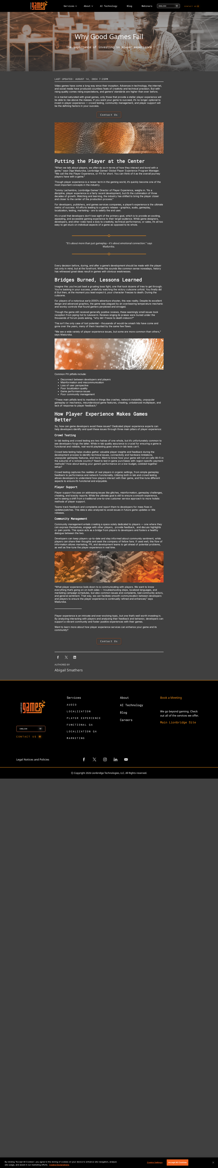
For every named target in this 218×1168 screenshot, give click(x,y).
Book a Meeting (171, 698)
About (124, 697)
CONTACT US (190, 6)
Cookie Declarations (59, 1165)
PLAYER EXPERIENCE (84, 718)
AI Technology (131, 705)
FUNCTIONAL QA (80, 724)
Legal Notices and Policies (32, 759)
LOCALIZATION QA (82, 731)
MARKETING (76, 738)
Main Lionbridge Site (178, 722)
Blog (123, 712)
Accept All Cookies (177, 1162)
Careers (126, 720)
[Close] (213, 1162)
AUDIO (72, 704)
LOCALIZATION (79, 711)
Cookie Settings (155, 1162)
